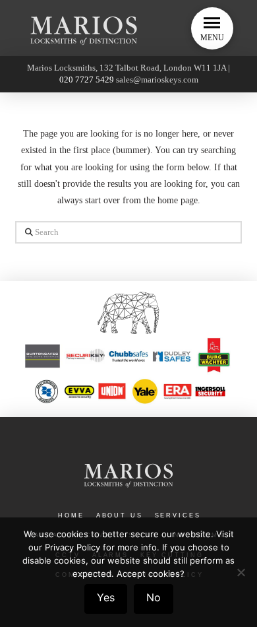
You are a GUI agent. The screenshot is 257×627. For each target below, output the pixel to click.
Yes (106, 597)
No (153, 597)
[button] (212, 28)
